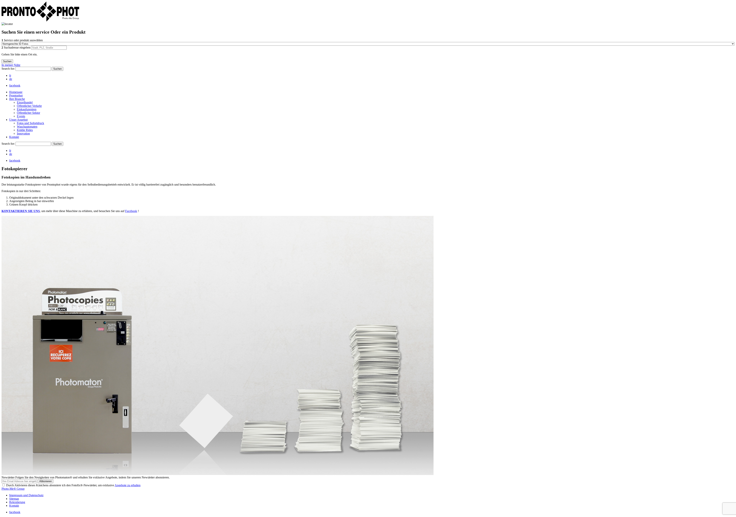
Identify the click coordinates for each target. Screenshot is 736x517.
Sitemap (14, 498)
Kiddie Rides (25, 130)
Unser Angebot (18, 119)
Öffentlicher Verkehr (29, 105)
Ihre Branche (17, 99)
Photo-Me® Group (13, 488)
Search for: (9, 68)
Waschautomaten (27, 126)
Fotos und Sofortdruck (30, 123)
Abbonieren (45, 481)
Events (21, 116)
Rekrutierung (17, 502)
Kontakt (14, 137)
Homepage (15, 92)
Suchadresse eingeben (16, 47)
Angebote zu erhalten (127, 485)
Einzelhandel (25, 102)
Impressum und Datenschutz (26, 495)
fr (10, 75)
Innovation (23, 133)
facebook (14, 85)
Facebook (131, 211)
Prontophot (16, 95)
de (10, 79)
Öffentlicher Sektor (28, 112)
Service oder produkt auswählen (22, 40)
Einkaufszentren (26, 109)
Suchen (57, 68)
